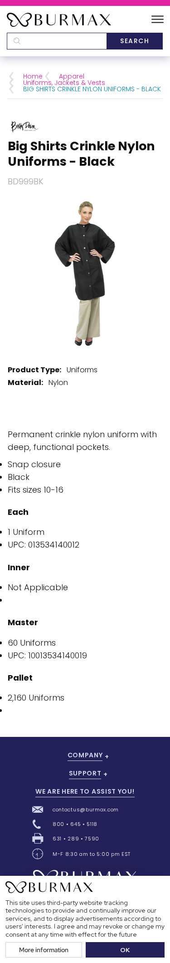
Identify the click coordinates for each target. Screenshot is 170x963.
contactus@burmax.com (86, 809)
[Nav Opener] (157, 20)
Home (33, 76)
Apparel (71, 76)
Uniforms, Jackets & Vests (64, 82)
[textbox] (57, 41)
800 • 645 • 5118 (75, 824)
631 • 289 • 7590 (76, 838)
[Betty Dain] (25, 126)
